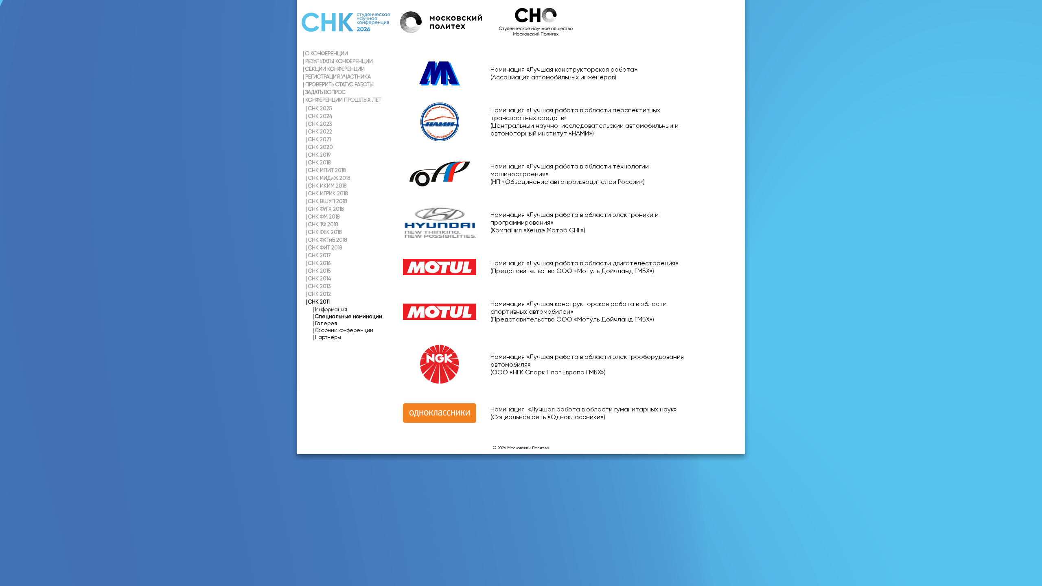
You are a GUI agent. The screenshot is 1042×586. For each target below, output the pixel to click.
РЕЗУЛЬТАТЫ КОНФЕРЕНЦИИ (338, 61)
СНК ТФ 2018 (322, 224)
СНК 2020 (319, 147)
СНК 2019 (318, 155)
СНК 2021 (318, 139)
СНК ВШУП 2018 (326, 201)
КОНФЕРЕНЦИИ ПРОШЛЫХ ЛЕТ (342, 100)
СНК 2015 (318, 271)
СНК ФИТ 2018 (324, 248)
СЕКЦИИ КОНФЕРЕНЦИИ (334, 69)
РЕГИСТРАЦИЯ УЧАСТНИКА (337, 77)
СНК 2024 (319, 116)
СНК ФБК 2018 (323, 232)
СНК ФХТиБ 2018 (326, 240)
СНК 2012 (318, 294)
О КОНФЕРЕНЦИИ (325, 53)
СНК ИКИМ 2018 (326, 186)
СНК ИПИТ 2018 (326, 170)
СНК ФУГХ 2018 (325, 209)
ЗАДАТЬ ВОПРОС (324, 92)
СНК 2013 (318, 286)
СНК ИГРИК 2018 (327, 193)
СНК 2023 (319, 124)
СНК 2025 (319, 108)
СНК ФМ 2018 (322, 217)
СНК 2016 (318, 263)
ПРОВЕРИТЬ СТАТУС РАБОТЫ (338, 84)
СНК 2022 (319, 132)
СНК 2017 (318, 255)
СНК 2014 (318, 279)
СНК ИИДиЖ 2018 (328, 178)
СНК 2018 (318, 163)
